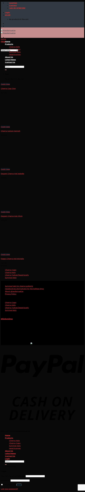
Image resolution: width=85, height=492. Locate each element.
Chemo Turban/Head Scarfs (17, 275)
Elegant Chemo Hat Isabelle (12, 173)
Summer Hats (10, 278)
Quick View (5, 84)
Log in (19, 485)
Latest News (10, 453)
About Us (9, 451)
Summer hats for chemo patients (19, 286)
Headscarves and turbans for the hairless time (24, 289)
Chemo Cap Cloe (8, 88)
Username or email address (13, 476)
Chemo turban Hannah (10, 131)
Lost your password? (9, 489)
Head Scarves (15, 448)
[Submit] (6, 464)
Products (9, 44)
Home (7, 41)
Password (5, 480)
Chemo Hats (10, 272)
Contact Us (10, 456)
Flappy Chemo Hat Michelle (12, 259)
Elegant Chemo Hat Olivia (11, 216)
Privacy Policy (10, 294)
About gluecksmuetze (14, 291)
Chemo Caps (10, 270)
